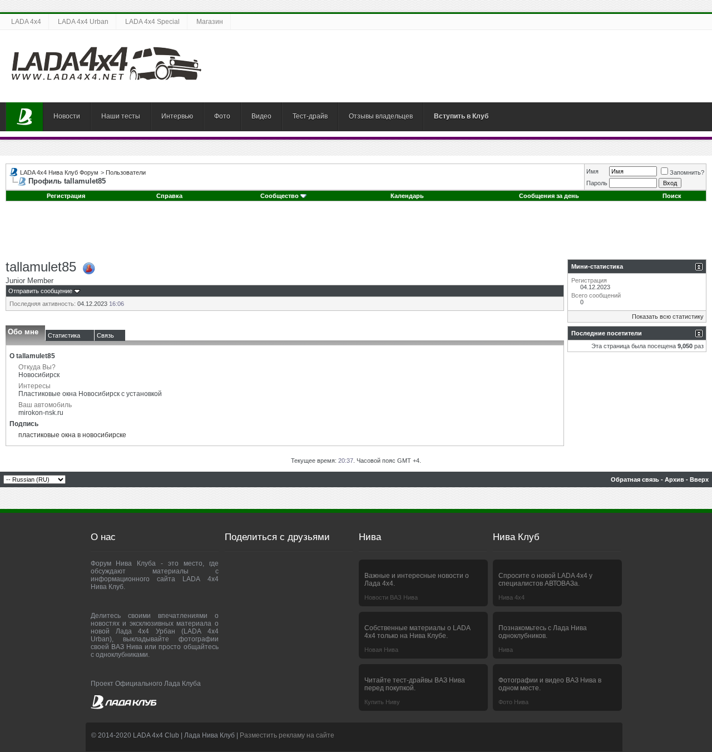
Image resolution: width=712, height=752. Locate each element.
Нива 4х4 (511, 597)
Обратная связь (635, 479)
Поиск (671, 195)
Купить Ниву (382, 702)
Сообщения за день (549, 195)
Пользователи (126, 172)
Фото (222, 116)
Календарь (407, 195)
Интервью (177, 116)
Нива (505, 649)
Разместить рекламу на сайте (287, 735)
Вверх (699, 479)
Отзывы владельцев (381, 116)
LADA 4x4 (26, 22)
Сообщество (279, 195)
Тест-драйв (310, 116)
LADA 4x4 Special (152, 22)
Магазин (209, 22)
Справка (169, 195)
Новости (66, 116)
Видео (261, 116)
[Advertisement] (356, 234)
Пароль (596, 183)
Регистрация (66, 195)
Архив (674, 479)
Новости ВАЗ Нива (391, 597)
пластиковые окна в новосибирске (72, 435)
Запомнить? (687, 172)
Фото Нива (513, 702)
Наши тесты (120, 116)
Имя (592, 171)
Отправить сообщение (40, 291)
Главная (24, 116)
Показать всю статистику (668, 316)
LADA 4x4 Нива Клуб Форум (59, 172)
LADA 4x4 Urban (83, 22)
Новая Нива (381, 649)
